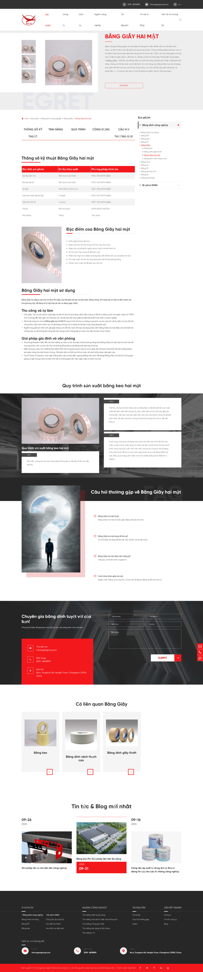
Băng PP (144, 168)
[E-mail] (200, 646)
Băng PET (145, 135)
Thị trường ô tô (88, 933)
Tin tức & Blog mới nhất (101, 806)
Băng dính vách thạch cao (155, 158)
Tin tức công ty (170, 919)
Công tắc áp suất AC (55, 919)
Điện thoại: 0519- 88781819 (43, 659)
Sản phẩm (48, 19)
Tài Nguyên (124, 19)
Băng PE (144, 142)
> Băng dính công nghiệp (32, 915)
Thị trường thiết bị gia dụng (93, 915)
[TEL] (200, 652)
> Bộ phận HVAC (53, 915)
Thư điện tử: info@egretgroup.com (46, 648)
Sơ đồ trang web (106, 968)
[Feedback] (200, 658)
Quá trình (78, 129)
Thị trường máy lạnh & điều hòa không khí (99, 919)
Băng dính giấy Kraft (153, 152)
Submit (168, 657)
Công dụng (101, 129)
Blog (166, 924)
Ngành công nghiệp (100, 19)
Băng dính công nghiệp (51, 118)
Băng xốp (145, 139)
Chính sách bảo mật (126, 968)
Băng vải (144, 165)
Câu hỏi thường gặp (124, 133)
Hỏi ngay (124, 85)
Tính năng (55, 129)
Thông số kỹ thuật (33, 133)
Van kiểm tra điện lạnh (55, 928)
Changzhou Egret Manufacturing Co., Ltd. (54, 968)
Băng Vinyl (145, 162)
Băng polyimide (147, 178)
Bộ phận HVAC (150, 185)
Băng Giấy (112, 60)
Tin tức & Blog (144, 19)
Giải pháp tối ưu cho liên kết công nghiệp (44, 868)
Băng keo (148, 148)
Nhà (26, 118)
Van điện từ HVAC (53, 924)
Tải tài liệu (136, 915)
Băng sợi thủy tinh (148, 171)
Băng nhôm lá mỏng (149, 132)
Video (134, 924)
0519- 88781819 (131, 4)
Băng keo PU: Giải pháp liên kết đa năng (98, 858)
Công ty (65, 19)
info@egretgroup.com (157, 4)
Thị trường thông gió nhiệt (93, 924)
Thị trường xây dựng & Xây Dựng (96, 928)
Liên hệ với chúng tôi (169, 19)
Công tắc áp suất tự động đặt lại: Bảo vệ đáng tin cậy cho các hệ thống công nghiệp (155, 870)
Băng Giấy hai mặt (83, 118)
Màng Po (145, 175)
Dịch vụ (81, 19)
